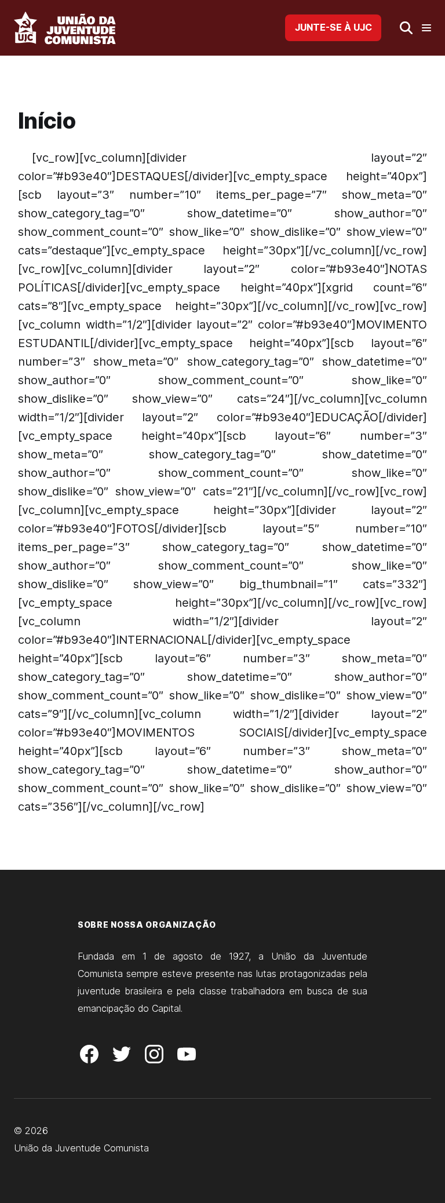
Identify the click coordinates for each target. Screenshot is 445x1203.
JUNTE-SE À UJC (333, 27)
